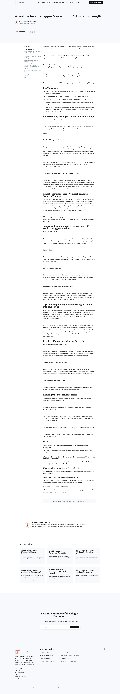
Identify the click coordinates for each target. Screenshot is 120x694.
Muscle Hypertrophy (46, 658)
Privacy (79, 687)
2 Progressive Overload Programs (70, 655)
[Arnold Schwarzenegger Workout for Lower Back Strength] (60, 575)
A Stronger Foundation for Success (31, 74)
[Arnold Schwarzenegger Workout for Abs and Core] (60, 556)
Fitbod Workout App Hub (47, 655)
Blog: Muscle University (45, 2)
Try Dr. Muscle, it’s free (96, 2)
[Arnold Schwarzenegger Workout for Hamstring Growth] (32, 556)
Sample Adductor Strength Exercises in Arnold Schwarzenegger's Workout (31, 61)
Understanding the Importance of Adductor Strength (33, 52)
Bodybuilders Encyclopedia (68, 661)
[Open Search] (104, 2)
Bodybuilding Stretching (67, 658)
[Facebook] (27, 32)
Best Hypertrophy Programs (68, 653)
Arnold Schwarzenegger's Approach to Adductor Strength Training (32, 56)
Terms (75, 687)
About (71, 2)
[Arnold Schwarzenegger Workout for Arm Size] (87, 575)
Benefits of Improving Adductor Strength (32, 71)
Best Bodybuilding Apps (46, 653)
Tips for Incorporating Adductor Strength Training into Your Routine (32, 67)
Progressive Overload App (47, 661)
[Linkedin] (32, 32)
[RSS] (104, 649)
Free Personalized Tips (61, 2)
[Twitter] (30, 32)
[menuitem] (45, 2)
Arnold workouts (20, 28)
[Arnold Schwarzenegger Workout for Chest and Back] (32, 575)
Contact (77, 2)
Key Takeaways (29, 49)
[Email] (35, 32)
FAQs (25, 77)
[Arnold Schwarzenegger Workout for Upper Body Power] (87, 556)
